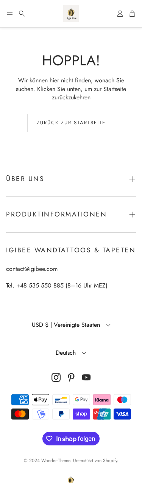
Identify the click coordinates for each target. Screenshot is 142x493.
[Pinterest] (71, 377)
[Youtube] (86, 377)
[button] (10, 13)
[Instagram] (56, 377)
